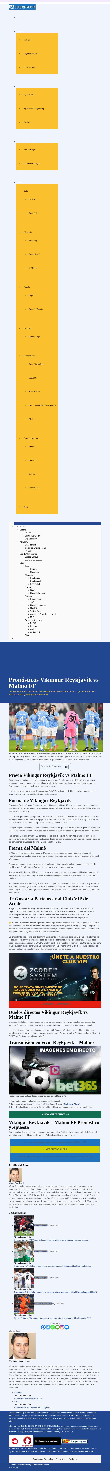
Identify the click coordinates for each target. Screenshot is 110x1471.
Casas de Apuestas (31, 438)
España (21, 31)
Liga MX (32, 378)
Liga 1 (31, 295)
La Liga (27, 40)
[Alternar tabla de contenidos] (65, 767)
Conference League (32, 163)
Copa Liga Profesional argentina (42, 405)
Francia (27, 287)
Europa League (30, 150)
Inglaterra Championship (34, 108)
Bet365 (32, 446)
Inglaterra (22, 86)
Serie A (32, 199)
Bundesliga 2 (34, 254)
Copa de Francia (36, 309)
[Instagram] (62, 1327)
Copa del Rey (29, 67)
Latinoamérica (30, 356)
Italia (26, 191)
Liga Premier (29, 95)
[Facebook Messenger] (66, 1327)
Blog (26, 507)
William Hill (34, 488)
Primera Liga (34, 337)
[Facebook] (43, 1327)
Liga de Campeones (26, 141)
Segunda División (31, 54)
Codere (32, 474)
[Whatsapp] (52, 1327)
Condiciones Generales (43, 1459)
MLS (31, 419)
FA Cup (27, 122)
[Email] (57, 1327)
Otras (20, 182)
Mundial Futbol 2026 (43, 1303)
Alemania (28, 232)
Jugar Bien (60, 1459)
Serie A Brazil (34, 391)
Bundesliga (33, 240)
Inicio (20, 18)
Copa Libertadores (36, 364)
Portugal (27, 328)
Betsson (32, 460)
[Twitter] (48, 1327)
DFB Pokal (33, 268)
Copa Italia (33, 213)
